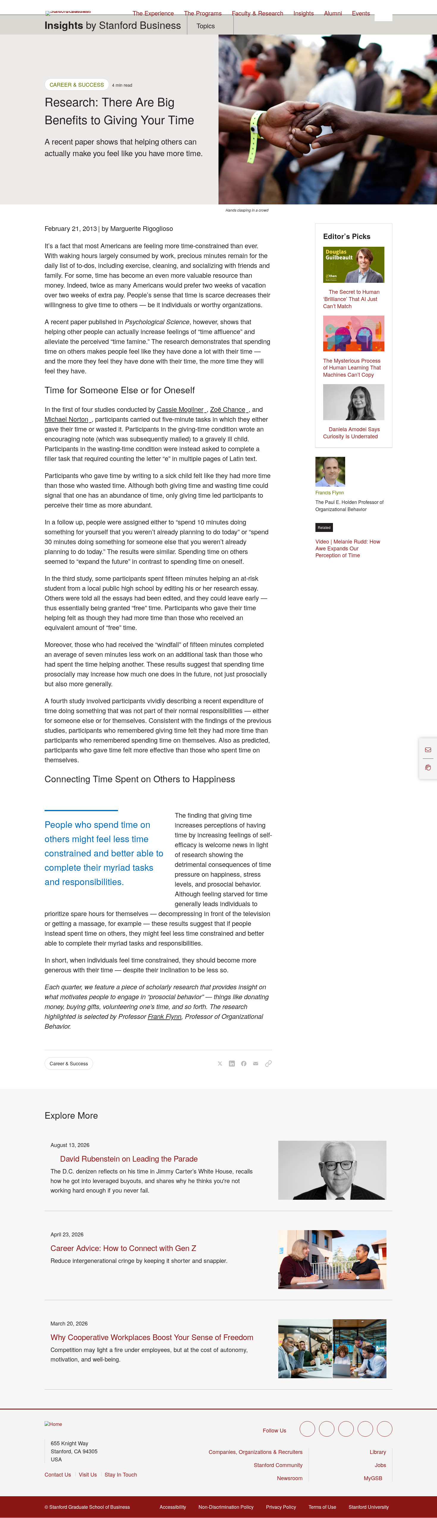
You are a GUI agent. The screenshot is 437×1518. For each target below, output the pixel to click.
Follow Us (274, 1430)
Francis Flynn (329, 492)
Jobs (380, 1465)
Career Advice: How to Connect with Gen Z (123, 1247)
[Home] (53, 1424)
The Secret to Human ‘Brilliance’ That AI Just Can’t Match (351, 299)
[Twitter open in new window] (307, 1429)
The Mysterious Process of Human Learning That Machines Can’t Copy (352, 367)
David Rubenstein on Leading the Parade (129, 1158)
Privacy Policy (283, 1506)
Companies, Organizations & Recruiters (256, 1451)
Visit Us (88, 1474)
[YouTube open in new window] (365, 1429)
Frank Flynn (164, 1016)
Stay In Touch (121, 1474)
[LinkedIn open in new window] (384, 1429)
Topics (206, 25)
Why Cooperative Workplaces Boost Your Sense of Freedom (152, 1336)
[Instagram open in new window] (346, 1429)
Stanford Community (278, 1465)
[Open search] (383, 12)
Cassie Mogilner (182, 409)
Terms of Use (324, 1506)
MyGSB (375, 1478)
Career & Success (77, 84)
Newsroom (290, 1478)
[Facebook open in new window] (326, 1429)
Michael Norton (68, 418)
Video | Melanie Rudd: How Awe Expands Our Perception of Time (347, 548)
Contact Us (58, 1474)
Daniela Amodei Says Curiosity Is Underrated (351, 432)
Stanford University (370, 1506)
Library (378, 1451)
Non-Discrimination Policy (228, 1506)
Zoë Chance (229, 409)
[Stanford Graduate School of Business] (68, 13)
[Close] (416, 759)
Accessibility (175, 1506)
